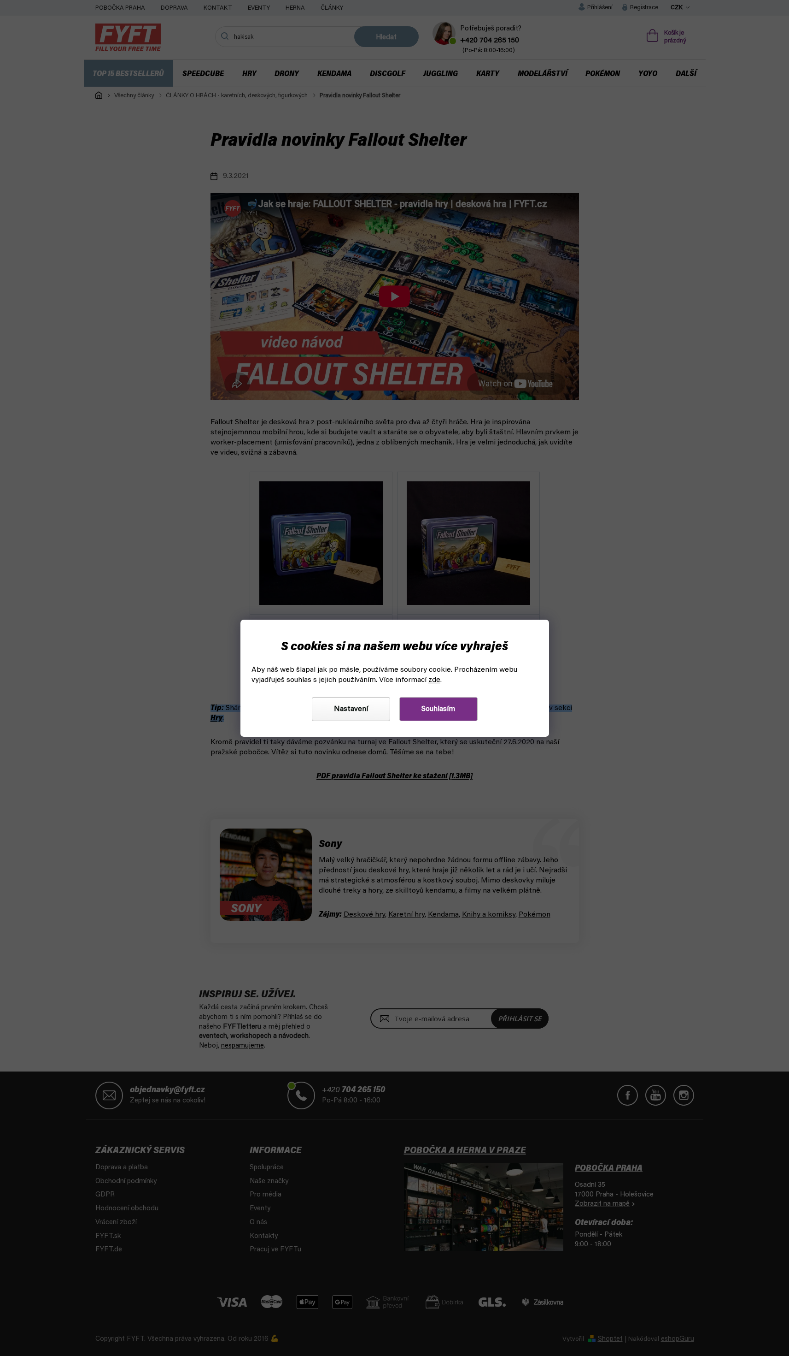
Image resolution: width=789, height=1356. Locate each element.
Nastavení (351, 709)
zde (434, 680)
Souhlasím (438, 709)
